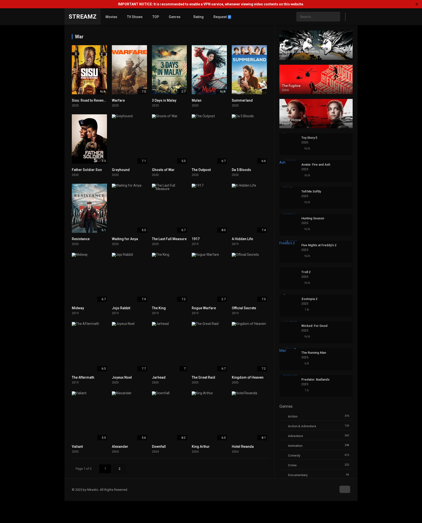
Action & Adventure (302, 426)
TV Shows (135, 17)
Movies (111, 17)
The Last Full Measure (169, 239)
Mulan (196, 100)
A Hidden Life (242, 239)
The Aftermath (83, 377)
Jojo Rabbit (121, 308)
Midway (78, 308)
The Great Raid (203, 377)
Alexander (120, 446)
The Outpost (201, 170)
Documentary (297, 475)
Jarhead (159, 377)
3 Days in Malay (164, 100)
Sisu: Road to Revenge (90, 100)
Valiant (77, 446)
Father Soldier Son (87, 170)
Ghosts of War (163, 170)
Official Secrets (244, 308)
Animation (295, 446)
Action (292, 416)
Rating (198, 17)
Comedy (294, 455)
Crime (292, 465)
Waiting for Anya (125, 239)
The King (159, 308)
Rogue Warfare (204, 308)
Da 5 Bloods (241, 170)
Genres (174, 17)
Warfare (118, 100)
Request (221, 17)
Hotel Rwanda (243, 446)
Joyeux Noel (122, 377)
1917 (196, 239)
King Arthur (201, 446)
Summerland (242, 100)
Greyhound (121, 170)
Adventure (295, 436)
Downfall (159, 446)
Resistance (81, 239)
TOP (155, 17)
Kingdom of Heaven (248, 377)
